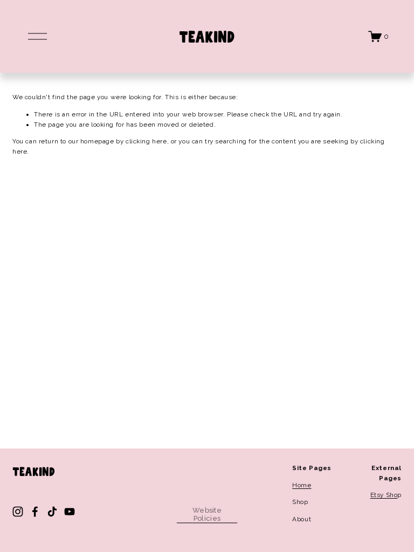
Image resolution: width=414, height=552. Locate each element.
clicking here (146, 141)
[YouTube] (69, 511)
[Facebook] (35, 511)
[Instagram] (17, 511)
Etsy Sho (384, 495)
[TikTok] (52, 511)
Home (301, 485)
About (301, 519)
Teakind (207, 36)
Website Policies (207, 514)
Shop (300, 502)
